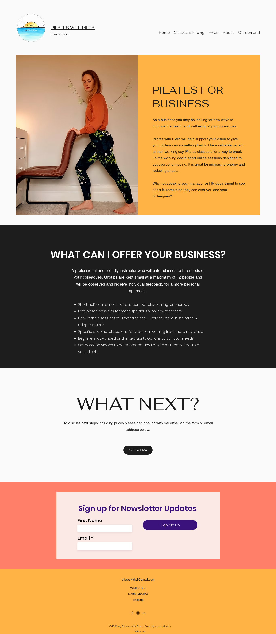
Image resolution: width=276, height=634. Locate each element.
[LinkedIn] (144, 613)
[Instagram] (138, 613)
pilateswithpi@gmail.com (138, 579)
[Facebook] (132, 613)
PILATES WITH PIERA (73, 27)
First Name (90, 520)
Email (84, 538)
